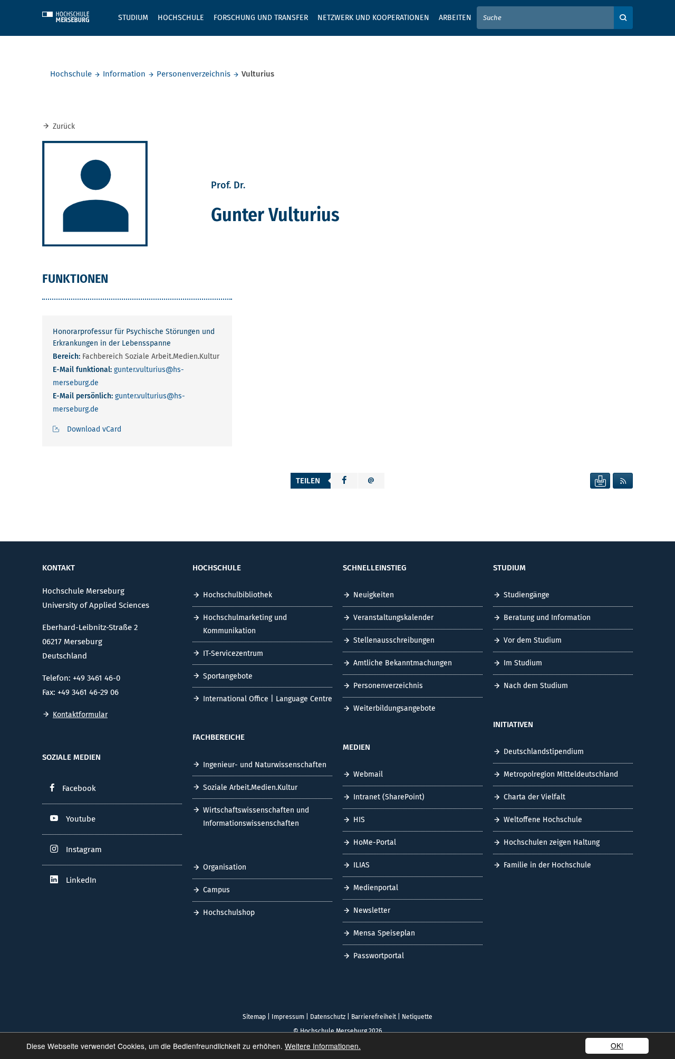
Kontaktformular (80, 714)
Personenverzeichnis (193, 74)
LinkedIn (81, 880)
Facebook (79, 788)
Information (124, 74)
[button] (344, 481)
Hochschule (71, 74)
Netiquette (417, 1016)
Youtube (80, 819)
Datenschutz (327, 1016)
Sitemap (254, 1016)
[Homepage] (73, 15)
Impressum (288, 1016)
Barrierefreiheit (373, 1016)
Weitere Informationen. (323, 1046)
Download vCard (94, 429)
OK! (617, 1045)
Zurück (64, 126)
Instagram (84, 849)
